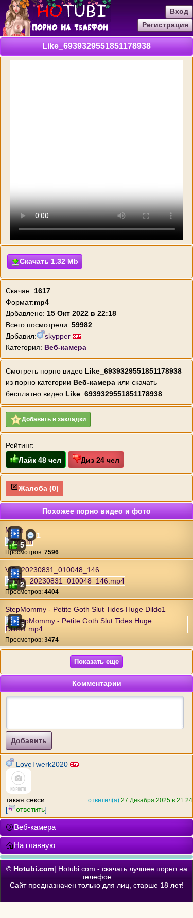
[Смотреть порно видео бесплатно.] (55, 33)
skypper (59, 336)
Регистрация (165, 25)
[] (26, 809)
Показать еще (96, 661)
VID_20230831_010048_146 (52, 570)
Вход (179, 11)
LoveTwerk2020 (42, 764)
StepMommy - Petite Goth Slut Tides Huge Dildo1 (85, 609)
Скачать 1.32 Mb (49, 261)
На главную (34, 845)
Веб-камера (35, 827)
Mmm (14, 530)
